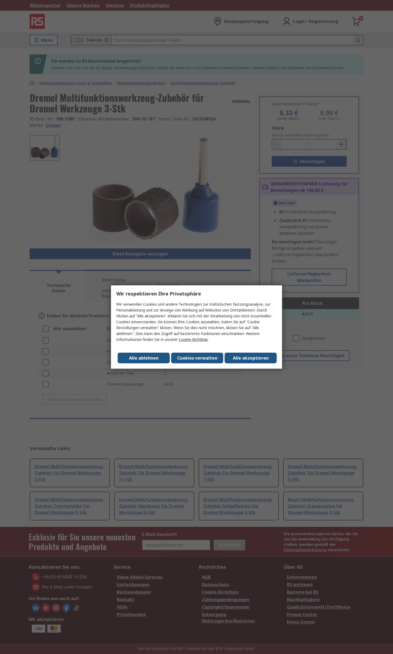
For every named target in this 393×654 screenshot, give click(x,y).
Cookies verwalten (197, 358)
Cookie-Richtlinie (193, 339)
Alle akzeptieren (251, 358)
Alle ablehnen (144, 358)
